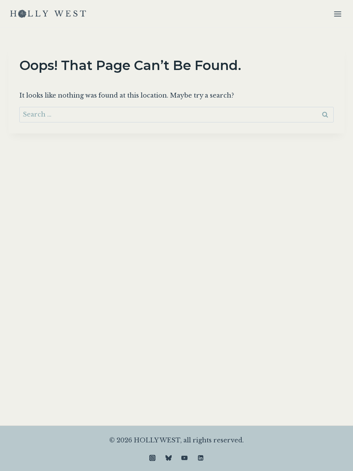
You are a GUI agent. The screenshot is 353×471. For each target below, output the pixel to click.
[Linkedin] (200, 458)
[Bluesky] (168, 458)
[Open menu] (337, 14)
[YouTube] (184, 458)
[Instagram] (152, 458)
